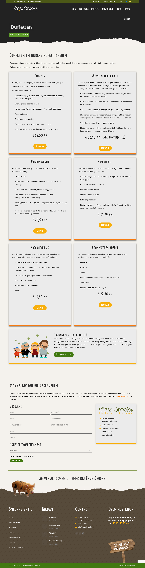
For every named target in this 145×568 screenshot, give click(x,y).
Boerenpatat (52, 517)
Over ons (12, 542)
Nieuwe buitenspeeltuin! (55, 541)
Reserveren (40, 146)
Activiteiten (13, 527)
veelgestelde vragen (123, 396)
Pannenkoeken (14, 522)
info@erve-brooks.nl (35, 1)
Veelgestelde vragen (109, 1)
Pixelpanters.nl (131, 565)
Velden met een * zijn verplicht (22, 456)
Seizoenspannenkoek (54, 525)
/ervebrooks (107, 432)
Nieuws (121, 1)
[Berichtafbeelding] (44, 518)
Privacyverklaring (28, 565)
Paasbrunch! (52, 533)
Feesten (11, 532)
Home (11, 517)
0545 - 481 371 (107, 425)
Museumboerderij (15, 537)
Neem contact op (63, 354)
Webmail (37, 565)
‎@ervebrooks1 (108, 435)
